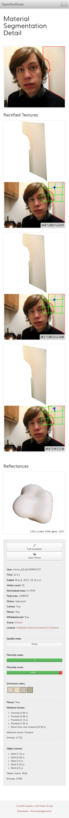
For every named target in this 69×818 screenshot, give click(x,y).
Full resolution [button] (34, 549)
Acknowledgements (41, 811)
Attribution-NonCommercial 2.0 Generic (37, 627)
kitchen (18, 622)
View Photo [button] (34, 557)
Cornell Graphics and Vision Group (34, 806)
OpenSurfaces (13, 4)
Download (22, 811)
